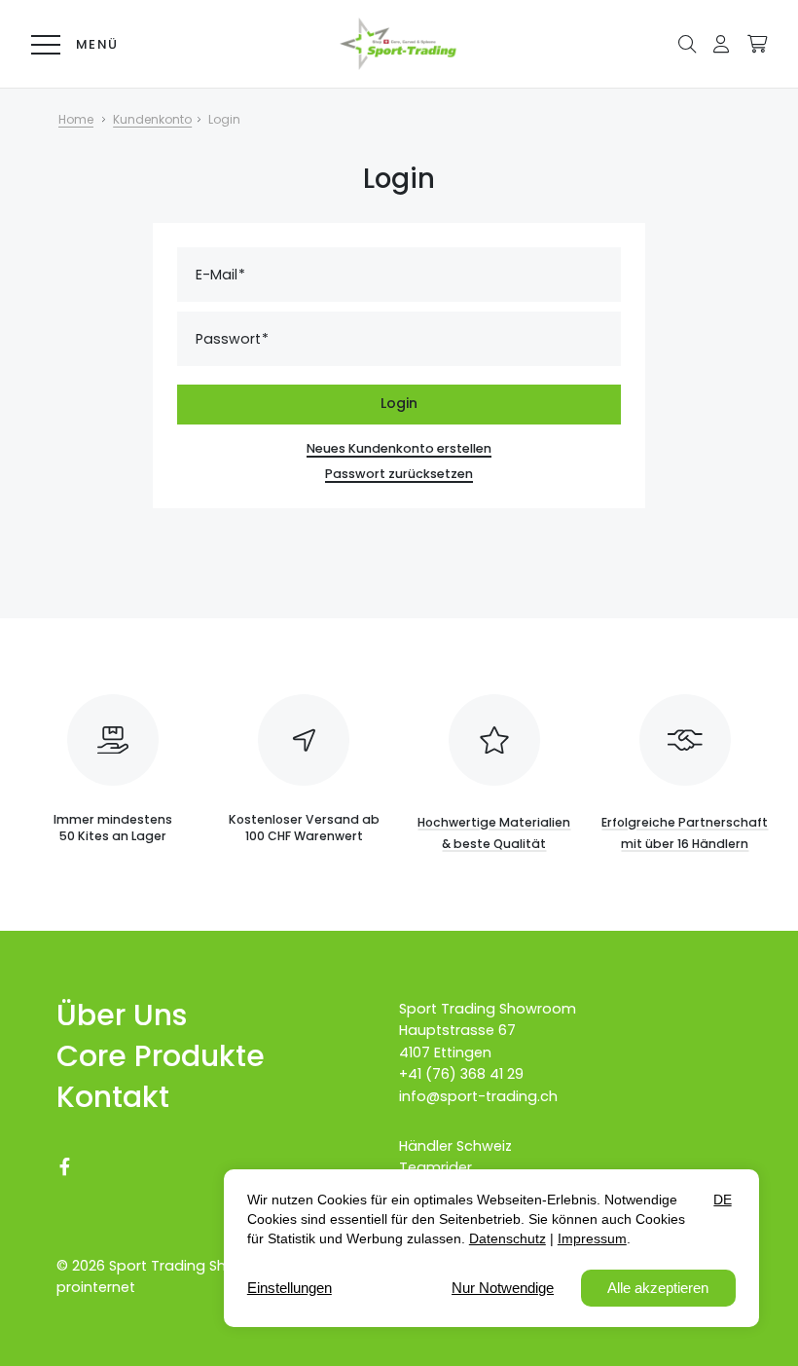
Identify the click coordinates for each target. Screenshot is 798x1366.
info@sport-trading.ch (478, 1096)
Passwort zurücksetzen (399, 473)
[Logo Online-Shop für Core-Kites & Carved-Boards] (399, 44)
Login (399, 403)
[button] (687, 43)
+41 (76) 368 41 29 (461, 1074)
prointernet (95, 1287)
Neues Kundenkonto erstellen (399, 448)
